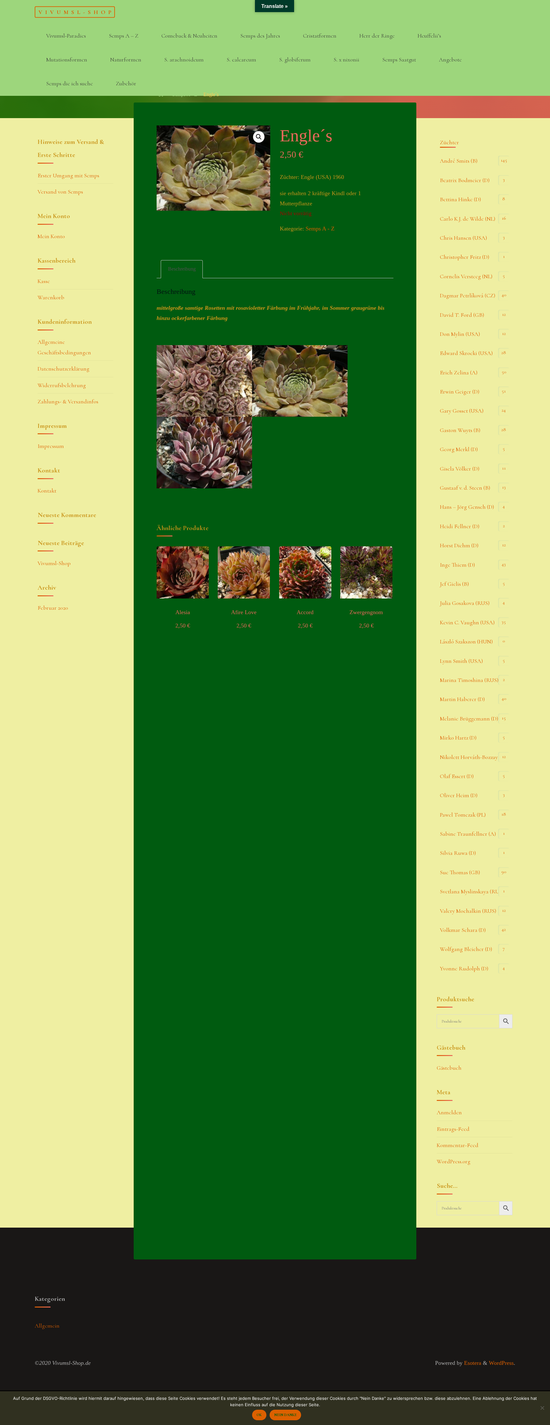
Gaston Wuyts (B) (460, 430)
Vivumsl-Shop (76, 11)
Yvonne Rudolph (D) (464, 968)
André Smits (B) (458, 160)
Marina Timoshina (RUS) (469, 680)
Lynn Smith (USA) (461, 660)
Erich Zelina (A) (458, 372)
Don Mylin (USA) (460, 333)
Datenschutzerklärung (63, 368)
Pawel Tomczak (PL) (463, 814)
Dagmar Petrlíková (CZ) (467, 295)
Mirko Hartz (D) (458, 737)
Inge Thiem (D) (457, 564)
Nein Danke (285, 1415)
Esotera (471, 1363)
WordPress (501, 1363)
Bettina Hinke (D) (460, 199)
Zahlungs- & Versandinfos (68, 401)
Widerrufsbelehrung (62, 385)
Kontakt (47, 490)
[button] (258, 137)
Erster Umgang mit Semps (68, 175)
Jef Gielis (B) (454, 583)
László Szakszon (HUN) (466, 641)
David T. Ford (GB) (462, 314)
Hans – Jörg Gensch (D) (467, 506)
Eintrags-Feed (453, 1128)
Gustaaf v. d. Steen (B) (465, 487)
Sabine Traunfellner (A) (468, 833)
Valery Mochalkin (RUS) (468, 910)
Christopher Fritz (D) (464, 256)
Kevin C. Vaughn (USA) (467, 622)
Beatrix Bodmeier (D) (465, 180)
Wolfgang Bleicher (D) (466, 949)
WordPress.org (453, 1161)
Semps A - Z (184, 94)
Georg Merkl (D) (459, 449)
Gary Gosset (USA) (461, 410)
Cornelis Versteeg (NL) (466, 276)
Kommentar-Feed (457, 1145)
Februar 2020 (53, 607)
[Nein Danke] (542, 1408)
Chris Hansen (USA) (463, 237)
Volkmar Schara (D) (463, 929)
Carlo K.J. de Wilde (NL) (467, 218)
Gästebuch (449, 1067)
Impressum (51, 446)
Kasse (44, 281)
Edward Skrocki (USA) (466, 353)
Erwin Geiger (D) (459, 391)
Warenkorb (51, 297)
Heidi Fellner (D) (459, 526)
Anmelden (449, 1112)
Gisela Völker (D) (459, 468)
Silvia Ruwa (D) (458, 852)
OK (259, 1415)
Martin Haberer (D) (462, 699)
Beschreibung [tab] (182, 269)
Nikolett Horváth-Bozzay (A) (473, 757)
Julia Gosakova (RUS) (465, 602)
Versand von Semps (60, 191)
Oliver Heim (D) (458, 795)
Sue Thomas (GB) (460, 872)
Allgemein (47, 1325)
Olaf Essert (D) (457, 776)
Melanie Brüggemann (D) (469, 718)
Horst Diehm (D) (459, 545)
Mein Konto (51, 236)
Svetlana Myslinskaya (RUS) (472, 891)
